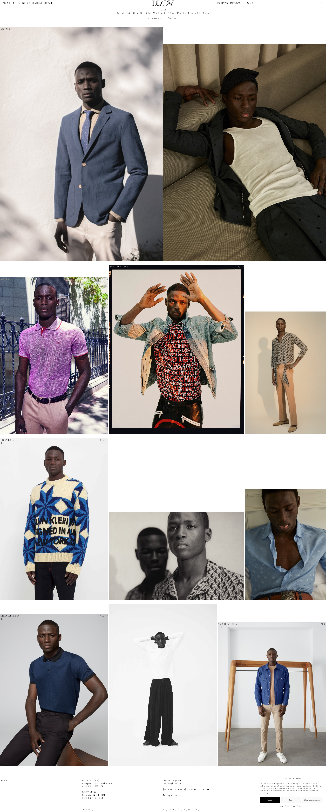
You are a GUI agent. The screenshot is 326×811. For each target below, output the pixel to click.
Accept (270, 800)
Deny (291, 800)
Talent (21, 3)
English (249, 3)
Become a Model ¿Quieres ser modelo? (41, 3)
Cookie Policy (285, 806)
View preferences (312, 800)
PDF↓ (162, 18)
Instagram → (170, 795)
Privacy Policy (296, 806)
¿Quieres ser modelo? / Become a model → (186, 789)
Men (14, 3)
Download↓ (173, 18)
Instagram (235, 3)
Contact (48, 3)
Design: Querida (168, 810)
